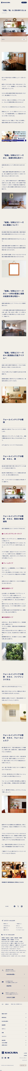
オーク (13, 950)
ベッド (11, 946)
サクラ (7, 954)
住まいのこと (6, 929)
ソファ (3, 946)
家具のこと (6, 923)
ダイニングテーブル (5, 941)
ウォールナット (13, 948)
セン (24, 952)
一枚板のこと (19, 923)
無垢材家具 (4, 939)
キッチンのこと (19, 927)
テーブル (17, 939)
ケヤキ (3, 954)
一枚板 (11, 943)
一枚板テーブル (17, 943)
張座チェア (18, 945)
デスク (7, 946)
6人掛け (16, 941)
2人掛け (21, 941)
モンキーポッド (13, 952)
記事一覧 (6, 1004)
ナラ (10, 950)
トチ (18, 952)
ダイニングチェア (5, 945)
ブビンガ (23, 956)
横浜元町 (16, 937)
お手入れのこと (7, 925)
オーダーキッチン (5, 948)
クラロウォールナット (6, 956)
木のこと (18, 925)
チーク (7, 952)
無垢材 (21, 937)
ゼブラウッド (15, 954)
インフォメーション (20, 929)
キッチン (22, 946)
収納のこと (6, 927)
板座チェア (12, 945)
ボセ (11, 954)
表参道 (3, 937)
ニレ (20, 956)
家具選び (12, 939)
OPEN (24, 39)
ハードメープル (5, 950)
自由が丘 (7, 937)
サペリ (3, 952)
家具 (8, 939)
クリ (16, 956)
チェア (22, 943)
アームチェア (23, 945)
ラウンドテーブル (5, 943)
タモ (17, 950)
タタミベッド (16, 946)
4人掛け (12, 941)
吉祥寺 (12, 937)
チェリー (19, 948)
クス (21, 952)
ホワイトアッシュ (22, 950)
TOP (2, 1004)
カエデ (13, 956)
